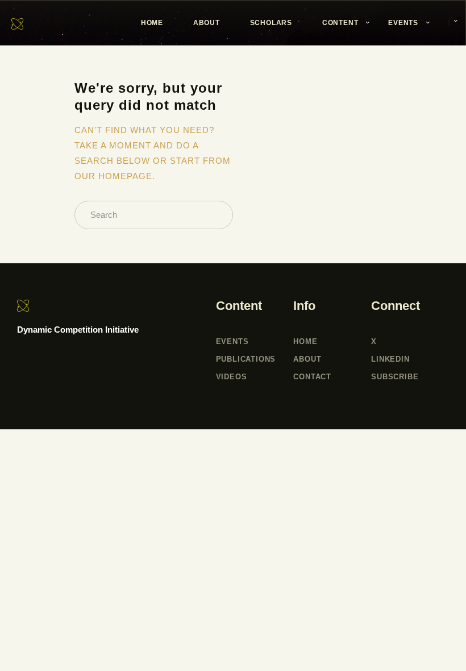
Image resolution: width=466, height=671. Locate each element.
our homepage (113, 176)
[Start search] (216, 215)
